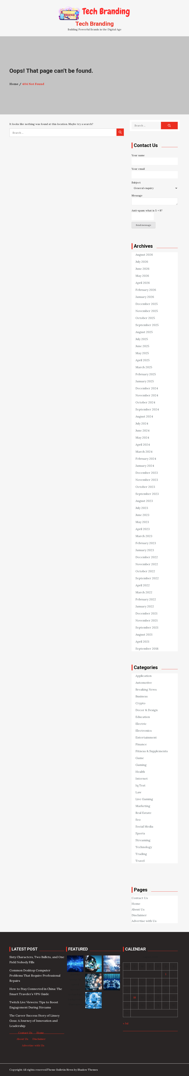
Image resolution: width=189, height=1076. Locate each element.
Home (136, 903)
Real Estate (143, 813)
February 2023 (145, 543)
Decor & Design (146, 710)
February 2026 (145, 290)
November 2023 (146, 480)
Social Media (144, 826)
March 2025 (143, 367)
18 (134, 997)
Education (142, 717)
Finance (141, 744)
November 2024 (146, 395)
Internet (141, 778)
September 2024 (147, 409)
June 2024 (142, 430)
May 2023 (142, 522)
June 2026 (142, 268)
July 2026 (141, 261)
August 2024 (144, 416)
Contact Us (140, 898)
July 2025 (141, 339)
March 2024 (143, 451)
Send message (143, 225)
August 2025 (144, 332)
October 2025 (145, 318)
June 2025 (142, 346)
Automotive (143, 682)
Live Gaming (144, 799)
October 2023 (145, 487)
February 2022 (145, 599)
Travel (140, 861)
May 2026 (142, 276)
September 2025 (147, 325)
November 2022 (146, 564)
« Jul (125, 1023)
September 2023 (147, 494)
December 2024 (146, 388)
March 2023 (143, 536)
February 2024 (145, 458)
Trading (141, 854)
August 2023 (144, 501)
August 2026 (144, 254)
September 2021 (146, 627)
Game (139, 758)
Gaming (141, 765)
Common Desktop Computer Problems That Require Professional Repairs (34, 975)
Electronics (143, 730)
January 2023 (144, 550)
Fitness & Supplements (151, 751)
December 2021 (146, 613)
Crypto (140, 703)
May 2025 (142, 353)
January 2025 (144, 381)
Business (141, 696)
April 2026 (142, 283)
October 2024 (145, 402)
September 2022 (147, 578)
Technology (143, 847)
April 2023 (142, 529)
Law (138, 792)
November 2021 (146, 620)
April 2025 (142, 360)
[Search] (120, 132)
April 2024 (142, 444)
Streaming (142, 840)
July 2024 (141, 423)
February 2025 (145, 374)
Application (143, 676)
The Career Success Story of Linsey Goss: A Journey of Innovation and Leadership (34, 1021)
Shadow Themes (88, 1069)
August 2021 (143, 634)
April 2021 (142, 641)
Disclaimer (139, 915)
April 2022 (142, 585)
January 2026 (144, 297)
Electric (141, 724)
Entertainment (146, 737)
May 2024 (142, 437)
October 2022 (145, 571)
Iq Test (140, 785)
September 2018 (146, 648)
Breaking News (146, 689)
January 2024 (144, 465)
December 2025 (146, 304)
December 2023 (146, 472)
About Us (138, 909)
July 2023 (141, 508)
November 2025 (146, 311)
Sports (140, 833)
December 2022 (146, 557)
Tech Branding (94, 23)
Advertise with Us (144, 921)
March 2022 (143, 592)
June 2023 (142, 515)
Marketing (142, 806)
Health (140, 771)
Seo (138, 819)
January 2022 (144, 606)
